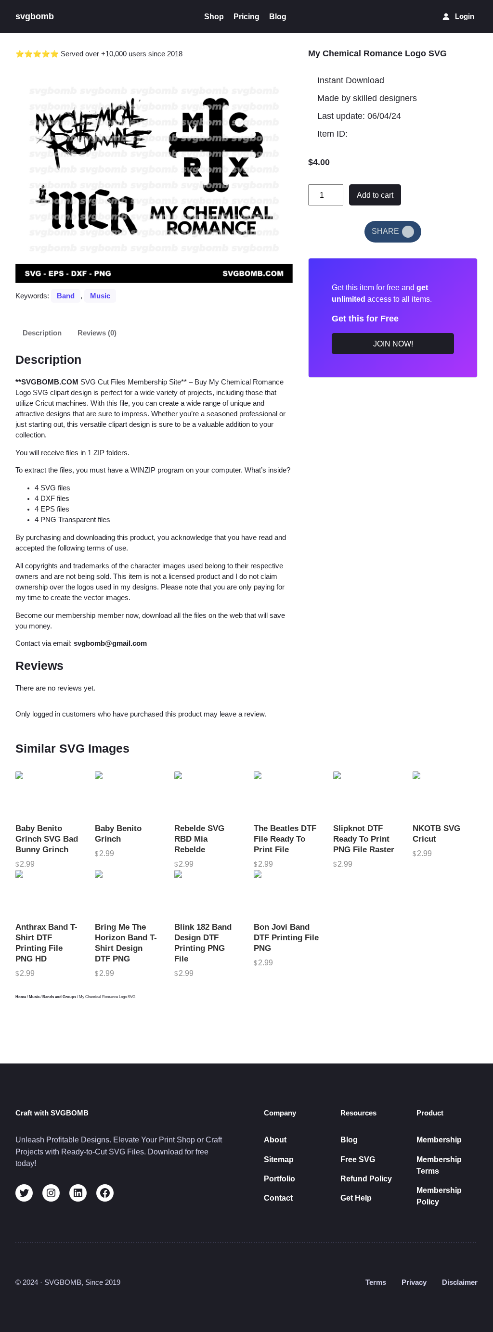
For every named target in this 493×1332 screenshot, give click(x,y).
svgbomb (34, 16)
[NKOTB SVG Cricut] (445, 794)
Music (100, 296)
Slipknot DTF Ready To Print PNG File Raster (363, 839)
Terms (375, 1282)
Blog (349, 1139)
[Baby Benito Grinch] (127, 794)
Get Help (356, 1197)
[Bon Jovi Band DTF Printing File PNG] (286, 893)
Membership (439, 1139)
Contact (278, 1197)
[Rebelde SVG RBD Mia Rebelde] (206, 794)
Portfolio (279, 1178)
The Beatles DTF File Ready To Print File (285, 839)
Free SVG (357, 1159)
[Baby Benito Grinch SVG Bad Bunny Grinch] (47, 794)
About (275, 1139)
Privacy (414, 1282)
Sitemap (279, 1159)
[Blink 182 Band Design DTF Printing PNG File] (206, 893)
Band (66, 296)
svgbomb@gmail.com (110, 643)
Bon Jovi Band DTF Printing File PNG (286, 937)
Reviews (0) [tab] (97, 333)
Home (20, 997)
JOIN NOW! (393, 343)
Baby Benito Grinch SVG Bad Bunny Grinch (46, 839)
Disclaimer (460, 1282)
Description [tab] (42, 333)
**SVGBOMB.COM (46, 382)
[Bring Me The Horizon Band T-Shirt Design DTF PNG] (127, 893)
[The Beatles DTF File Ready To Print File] (286, 794)
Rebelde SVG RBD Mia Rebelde (199, 839)
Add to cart (375, 195)
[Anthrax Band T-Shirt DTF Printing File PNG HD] (47, 893)
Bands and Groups (59, 997)
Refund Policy (366, 1178)
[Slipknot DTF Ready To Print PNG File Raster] (365, 794)
